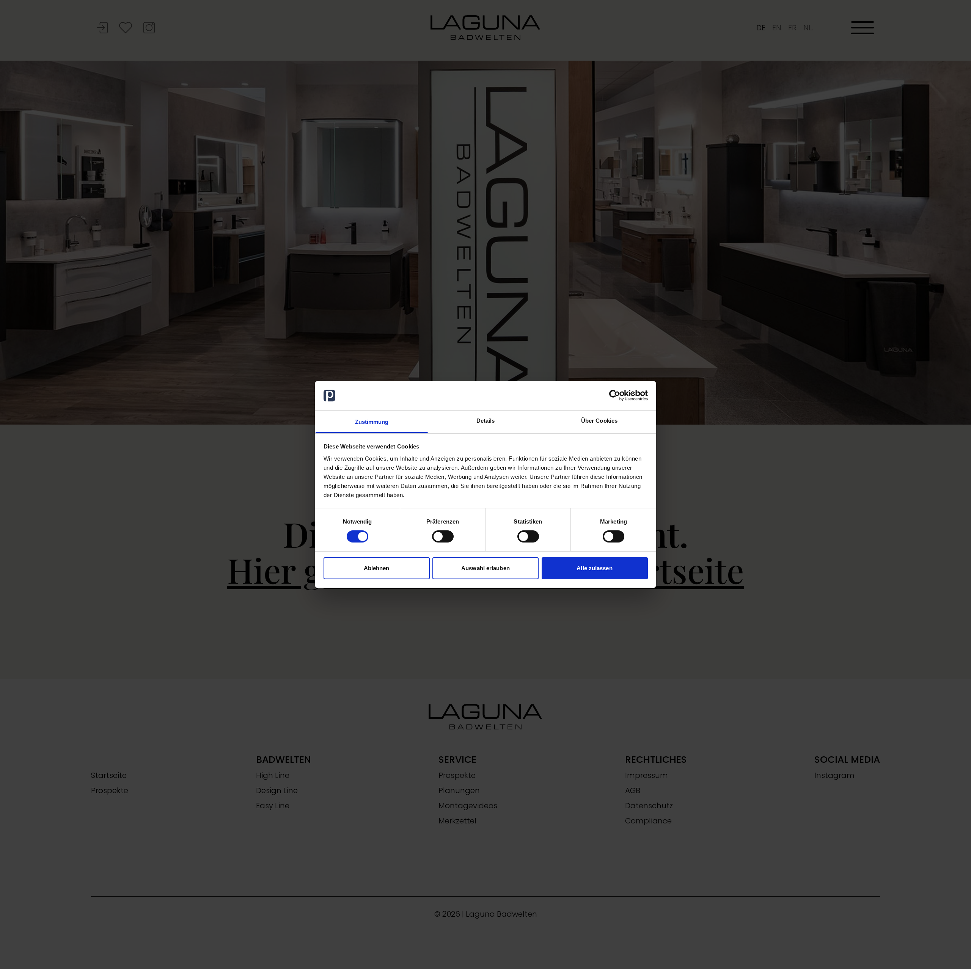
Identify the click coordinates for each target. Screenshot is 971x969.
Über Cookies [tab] (599, 420)
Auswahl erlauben (485, 568)
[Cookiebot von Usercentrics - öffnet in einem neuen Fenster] (614, 395)
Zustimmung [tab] (372, 422)
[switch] (443, 536)
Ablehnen (377, 568)
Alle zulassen (594, 568)
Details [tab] (485, 420)
